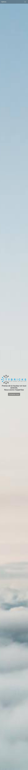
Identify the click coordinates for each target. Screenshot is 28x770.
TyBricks (3, 2)
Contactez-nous (14, 394)
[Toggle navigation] (25, 2)
